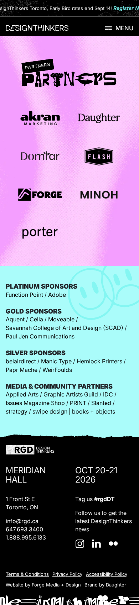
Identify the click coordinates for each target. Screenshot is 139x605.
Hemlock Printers (99, 361)
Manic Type (56, 361)
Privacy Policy (67, 574)
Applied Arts (22, 394)
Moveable (61, 319)
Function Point (24, 294)
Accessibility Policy (106, 574)
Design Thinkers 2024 (37, 29)
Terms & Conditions (27, 574)
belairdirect (21, 361)
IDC (108, 394)
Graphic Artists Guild (70, 394)
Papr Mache (21, 369)
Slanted (101, 402)
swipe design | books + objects (73, 411)
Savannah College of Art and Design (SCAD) (64, 327)
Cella (36, 319)
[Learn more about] (40, 118)
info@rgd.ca (22, 521)
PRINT (78, 402)
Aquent (15, 319)
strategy (16, 411)
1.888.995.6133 (26, 537)
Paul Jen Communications (40, 336)
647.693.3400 (24, 529)
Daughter (116, 585)
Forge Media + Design (56, 585)
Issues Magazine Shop (35, 402)
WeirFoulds (57, 369)
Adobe (57, 294)
